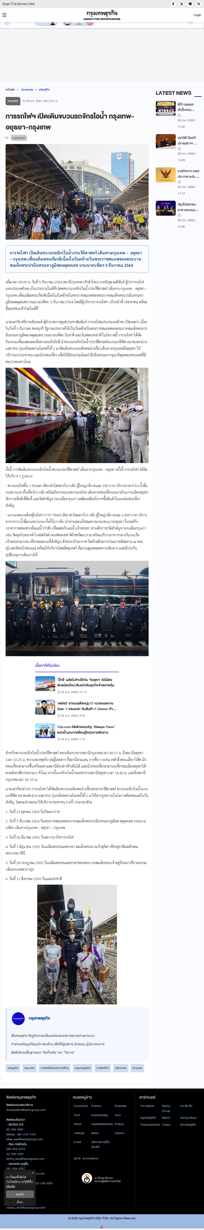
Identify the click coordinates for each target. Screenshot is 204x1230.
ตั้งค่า (20, 1202)
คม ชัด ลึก (186, 1105)
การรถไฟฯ (102, 1068)
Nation (166, 1117)
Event (77, 1142)
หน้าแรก (10, 89)
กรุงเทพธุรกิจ (82, 1068)
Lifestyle (79, 1133)
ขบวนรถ (137, 1068)
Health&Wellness (102, 1124)
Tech (77, 1115)
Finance (96, 1105)
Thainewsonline (150, 1124)
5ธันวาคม (121, 1068)
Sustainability (99, 1115)
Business (27, 89)
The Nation (147, 1105)
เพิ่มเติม (10, 1186)
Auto (118, 1115)
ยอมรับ (20, 1194)
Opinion (120, 1133)
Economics (81, 1105)
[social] (173, 4)
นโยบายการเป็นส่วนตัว (100, 1144)
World (77, 1124)
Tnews (166, 1124)
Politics (119, 1124)
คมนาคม (29, 1068)
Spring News (188, 1117)
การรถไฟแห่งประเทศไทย (55, 1068)
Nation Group (166, 1108)
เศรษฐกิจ (44, 89)
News (94, 1133)
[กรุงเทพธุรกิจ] (102, 15)
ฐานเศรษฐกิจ (188, 1124)
